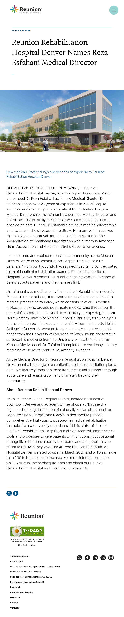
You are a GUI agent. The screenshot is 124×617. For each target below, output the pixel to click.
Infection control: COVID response (25, 572)
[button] (26, 15)
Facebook (79, 468)
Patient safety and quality (21, 592)
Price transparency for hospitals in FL (27, 582)
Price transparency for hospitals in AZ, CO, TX (31, 577)
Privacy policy (16, 561)
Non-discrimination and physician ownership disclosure (35, 567)
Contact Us (15, 608)
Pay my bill (15, 587)
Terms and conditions (19, 556)
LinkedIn (55, 468)
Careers (14, 603)
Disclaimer (15, 598)
